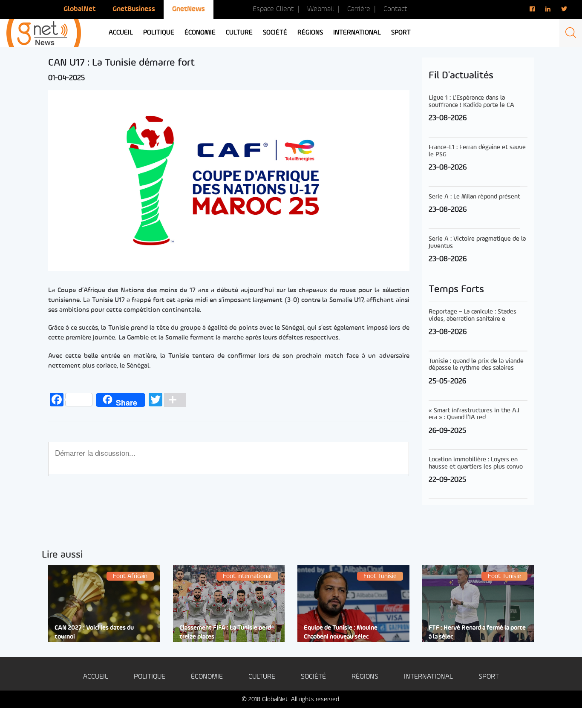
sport (401, 32)
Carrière (358, 9)
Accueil (121, 32)
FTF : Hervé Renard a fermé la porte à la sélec (477, 632)
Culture (239, 32)
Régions (310, 32)
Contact (395, 9)
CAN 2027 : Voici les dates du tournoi (94, 632)
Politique (158, 32)
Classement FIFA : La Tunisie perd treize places (225, 632)
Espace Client (273, 9)
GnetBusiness (133, 9)
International (357, 32)
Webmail (320, 9)
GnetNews (188, 9)
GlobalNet (79, 9)
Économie (200, 32)
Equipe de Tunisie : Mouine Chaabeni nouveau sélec (340, 632)
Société (275, 32)
